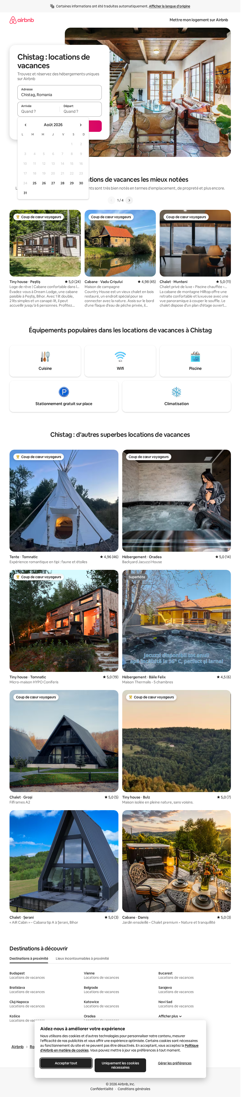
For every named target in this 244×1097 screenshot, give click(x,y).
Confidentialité (101, 1089)
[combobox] (59, 95)
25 (34, 183)
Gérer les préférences (174, 1063)
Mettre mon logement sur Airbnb (199, 19)
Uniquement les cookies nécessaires (120, 1065)
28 (62, 183)
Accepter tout (66, 1063)
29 (72, 183)
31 (25, 193)
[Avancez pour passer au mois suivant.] (80, 125)
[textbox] (38, 111)
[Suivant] (129, 200)
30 (81, 183)
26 (44, 183)
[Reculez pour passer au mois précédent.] (25, 125)
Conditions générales (134, 1089)
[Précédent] (111, 200)
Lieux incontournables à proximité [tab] (82, 958)
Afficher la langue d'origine (169, 6)
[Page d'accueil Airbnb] (22, 19)
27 (53, 183)
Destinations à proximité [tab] (29, 958)
